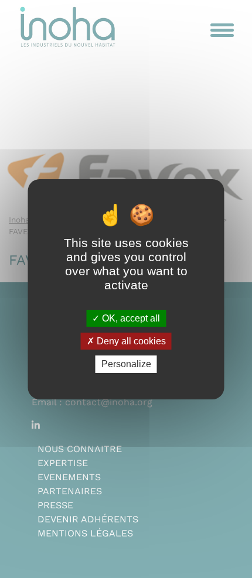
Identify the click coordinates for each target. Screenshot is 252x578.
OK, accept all (130, 318)
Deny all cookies (130, 341)
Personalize (126, 364)
